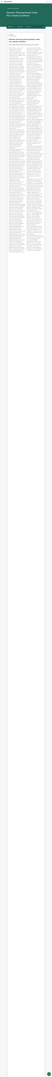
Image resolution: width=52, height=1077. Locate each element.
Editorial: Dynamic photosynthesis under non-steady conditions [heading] (24, 40)
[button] (20, 27)
